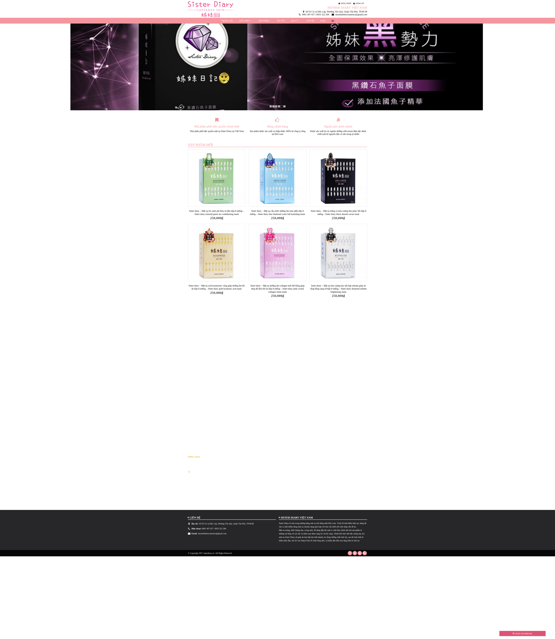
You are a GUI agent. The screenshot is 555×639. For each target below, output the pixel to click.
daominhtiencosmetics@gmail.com (212, 533)
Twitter (355, 553)
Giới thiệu (244, 21)
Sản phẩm (263, 21)
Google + (364, 553)
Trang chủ (227, 21)
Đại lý (294, 21)
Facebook (350, 553)
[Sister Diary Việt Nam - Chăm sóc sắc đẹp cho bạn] (210, 9)
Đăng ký (360, 3)
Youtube (360, 553)
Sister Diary (284, 523)
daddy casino (194, 456)
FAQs (322, 21)
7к (189, 471)
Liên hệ (310, 21)
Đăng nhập (346, 3)
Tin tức (281, 21)
